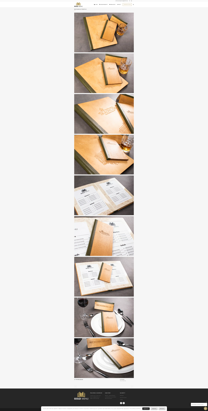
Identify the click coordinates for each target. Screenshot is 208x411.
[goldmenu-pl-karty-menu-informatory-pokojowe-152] (104, 236)
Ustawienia (154, 408)
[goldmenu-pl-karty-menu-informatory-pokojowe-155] (104, 358)
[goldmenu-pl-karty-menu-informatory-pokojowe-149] (104, 114)
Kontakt (121, 399)
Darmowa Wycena (123, 397)
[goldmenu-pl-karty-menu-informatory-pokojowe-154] (104, 317)
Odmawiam (162, 408)
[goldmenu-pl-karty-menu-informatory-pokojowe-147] (104, 32)
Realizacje (122, 395)
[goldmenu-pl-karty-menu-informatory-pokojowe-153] (104, 277)
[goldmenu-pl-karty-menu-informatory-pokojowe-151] (104, 195)
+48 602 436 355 (118, 0)
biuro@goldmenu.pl (124, 0)
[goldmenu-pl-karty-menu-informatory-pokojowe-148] (104, 73)
